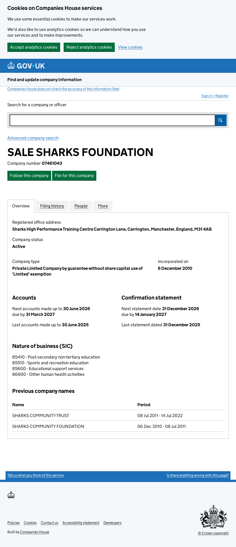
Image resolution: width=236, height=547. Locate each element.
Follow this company (29, 175)
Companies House (34, 532)
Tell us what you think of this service (35, 475)
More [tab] (103, 206)
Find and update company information (44, 79)
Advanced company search (33, 138)
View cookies (130, 47)
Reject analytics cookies (89, 47)
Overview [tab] (21, 206)
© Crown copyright (213, 533)
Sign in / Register (215, 96)
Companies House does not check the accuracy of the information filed (63, 89)
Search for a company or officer (37, 104)
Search (221, 120)
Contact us (49, 523)
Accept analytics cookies (33, 47)
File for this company (74, 175)
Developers (112, 523)
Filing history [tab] (52, 206)
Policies (13, 523)
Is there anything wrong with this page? (198, 475)
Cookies (30, 523)
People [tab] (81, 206)
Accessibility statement (80, 523)
